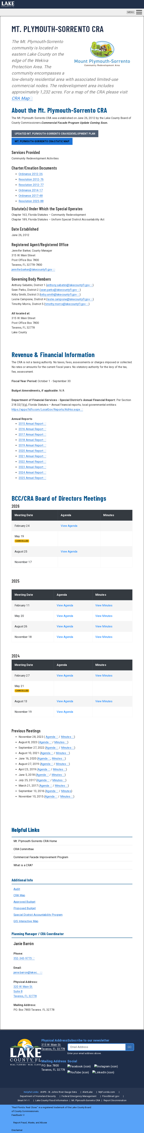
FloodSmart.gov (110, 1096)
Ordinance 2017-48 (31, 195)
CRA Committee (24, 849)
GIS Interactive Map (26, 921)
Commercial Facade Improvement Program (41, 857)
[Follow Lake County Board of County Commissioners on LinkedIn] (103, 1072)
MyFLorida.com (107, 1092)
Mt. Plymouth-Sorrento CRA (85, 1100)
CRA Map (21, 98)
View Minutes (104, 605)
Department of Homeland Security (38, 1096)
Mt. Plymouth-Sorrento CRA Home (35, 841)
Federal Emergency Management (79, 1096)
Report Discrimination (115, 1100)
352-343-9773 (23, 958)
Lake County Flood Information (51, 1100)
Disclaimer (17, 1130)
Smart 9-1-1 (24, 1100)
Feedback (17, 1115)
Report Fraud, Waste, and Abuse (30, 1122)
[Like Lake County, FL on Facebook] (79, 1066)
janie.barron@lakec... (26, 972)
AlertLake (88, 1092)
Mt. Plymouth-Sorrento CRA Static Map (42, 141)
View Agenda (69, 525)
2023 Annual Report (31, 467)
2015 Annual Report (31, 423)
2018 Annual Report (31, 440)
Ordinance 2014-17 (31, 190)
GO (129, 1047)
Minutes (66, 736)
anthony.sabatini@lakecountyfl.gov (68, 285)
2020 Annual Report (31, 450)
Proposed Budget (25, 908)
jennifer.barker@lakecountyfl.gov (32, 269)
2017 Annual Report (31, 434)
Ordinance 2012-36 (31, 174)
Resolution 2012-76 (31, 179)
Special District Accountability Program (38, 914)
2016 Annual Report (31, 429)
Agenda (50, 736)
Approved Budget (24, 901)
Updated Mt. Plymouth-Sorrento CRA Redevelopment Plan (55, 133)
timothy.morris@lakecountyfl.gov (65, 304)
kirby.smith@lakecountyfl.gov (58, 294)
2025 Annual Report (31, 478)
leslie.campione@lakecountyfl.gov (68, 299)
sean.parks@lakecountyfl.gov (58, 289)
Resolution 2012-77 (31, 185)
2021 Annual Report (31, 456)
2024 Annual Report (31, 472)
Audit (17, 889)
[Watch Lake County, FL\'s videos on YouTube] (78, 1072)
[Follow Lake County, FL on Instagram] (106, 1066)
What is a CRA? (23, 865)
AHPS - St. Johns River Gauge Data (58, 1092)
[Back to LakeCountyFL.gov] (7, 4)
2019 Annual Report (31, 445)
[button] (134, 12)
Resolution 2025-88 (31, 201)
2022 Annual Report (31, 461)
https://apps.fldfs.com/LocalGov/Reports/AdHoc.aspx (46, 409)
